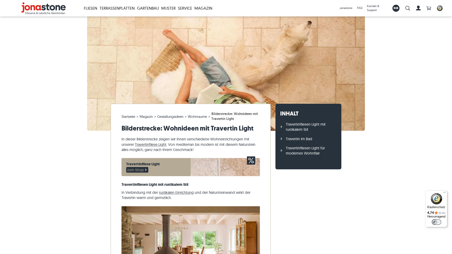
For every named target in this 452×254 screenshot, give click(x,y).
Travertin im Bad (299, 138)
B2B (396, 8)
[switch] (436, 222)
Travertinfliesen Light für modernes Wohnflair (305, 150)
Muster (168, 8)
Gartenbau (148, 8)
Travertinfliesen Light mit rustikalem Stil (306, 127)
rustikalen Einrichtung (176, 192)
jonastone (346, 8)
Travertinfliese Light (150, 144)
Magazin (203, 8)
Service (185, 8)
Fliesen (90, 8)
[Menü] (444, 193)
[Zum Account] (418, 8)
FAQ (359, 8)
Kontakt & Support (373, 8)
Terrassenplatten (117, 8)
